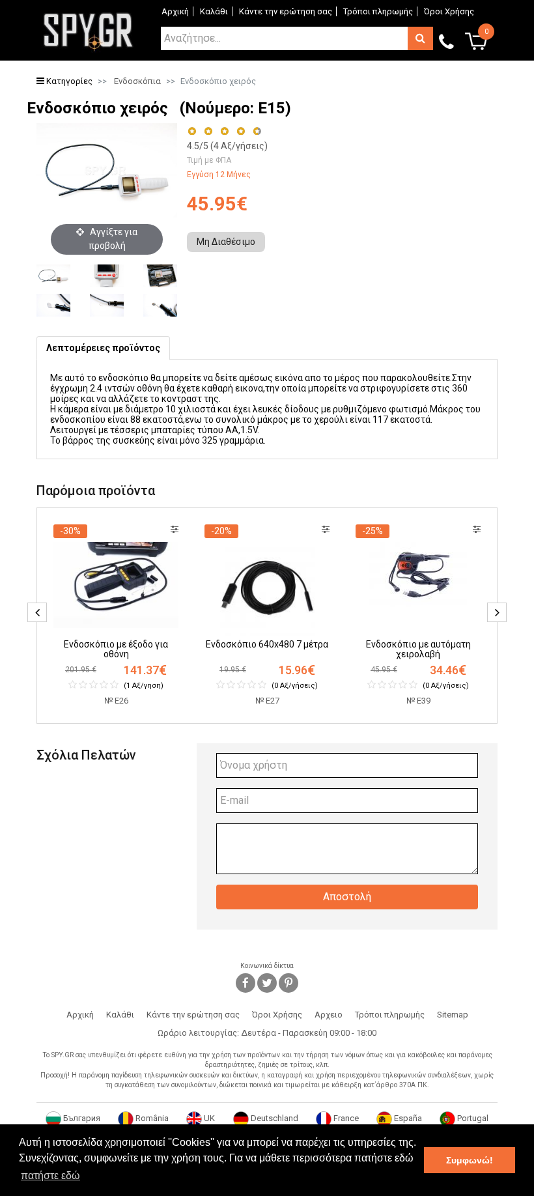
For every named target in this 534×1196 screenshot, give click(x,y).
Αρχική (175, 11)
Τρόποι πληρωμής (378, 11)
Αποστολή (347, 896)
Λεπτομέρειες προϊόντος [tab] (103, 348)
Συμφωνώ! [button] (469, 1160)
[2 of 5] (208, 131)
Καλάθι (214, 11)
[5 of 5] (257, 131)
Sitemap (452, 1014)
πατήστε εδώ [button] (50, 1175)
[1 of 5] (192, 131)
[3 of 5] (224, 131)
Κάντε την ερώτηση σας (285, 11)
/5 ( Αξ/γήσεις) (227, 146)
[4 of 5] (240, 131)
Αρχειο (329, 1014)
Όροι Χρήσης (449, 11)
